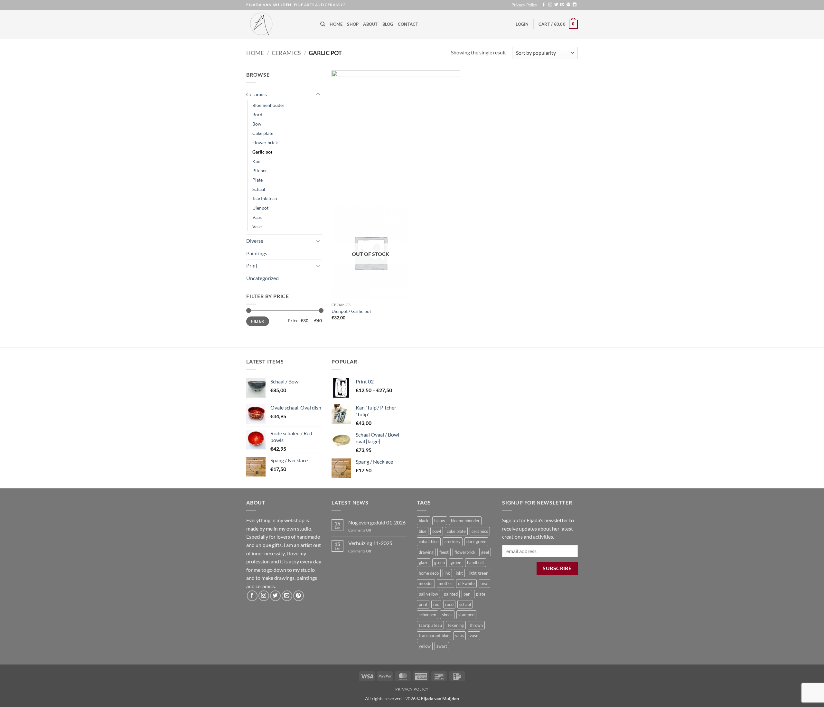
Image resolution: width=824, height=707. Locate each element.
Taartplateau (264, 198)
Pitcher (259, 170)
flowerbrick (464, 552)
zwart (441, 646)
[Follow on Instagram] (550, 5)
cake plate (456, 531)
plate (480, 594)
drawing (426, 552)
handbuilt (475, 562)
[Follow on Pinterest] (568, 5)
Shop (353, 24)
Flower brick (265, 142)
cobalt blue (429, 541)
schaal (465, 604)
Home (336, 24)
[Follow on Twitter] (556, 5)
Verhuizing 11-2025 (370, 543)
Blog (387, 24)
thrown (476, 625)
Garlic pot (262, 152)
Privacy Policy (524, 4)
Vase (257, 226)
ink (447, 573)
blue (422, 531)
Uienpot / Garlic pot (351, 311)
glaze (423, 562)
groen (456, 562)
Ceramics (286, 52)
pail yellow (428, 594)
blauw (439, 520)
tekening (456, 625)
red (436, 604)
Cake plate (262, 133)
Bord (257, 114)
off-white (466, 583)
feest (444, 552)
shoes (447, 614)
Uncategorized (262, 278)
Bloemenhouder (268, 105)
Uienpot (260, 208)
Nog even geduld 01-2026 (377, 522)
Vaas (257, 217)
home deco (429, 573)
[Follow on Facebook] (544, 5)
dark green (476, 541)
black (423, 520)
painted (451, 594)
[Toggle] (318, 94)
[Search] (322, 24)
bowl (436, 531)
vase (474, 635)
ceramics (480, 531)
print (423, 604)
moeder (426, 583)
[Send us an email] (562, 5)
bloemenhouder (465, 520)
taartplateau (430, 625)
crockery (453, 541)
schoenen (427, 614)
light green (478, 573)
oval (484, 583)
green (439, 562)
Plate (257, 180)
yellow (425, 646)
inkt (459, 573)
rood (449, 604)
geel (485, 552)
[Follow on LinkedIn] (574, 5)
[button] (522, 24)
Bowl (257, 124)
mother (445, 583)
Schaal (258, 189)
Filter (257, 321)
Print (252, 265)
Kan (256, 161)
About (370, 24)
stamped (466, 614)
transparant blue (434, 635)
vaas (459, 635)
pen (467, 594)
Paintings (256, 253)
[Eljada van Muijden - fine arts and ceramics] (278, 24)
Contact (408, 24)
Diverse (254, 241)
